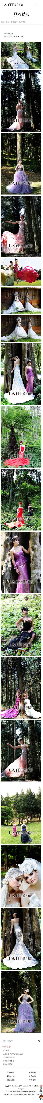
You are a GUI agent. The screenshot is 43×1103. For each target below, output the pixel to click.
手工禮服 (6, 1050)
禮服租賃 (10, 1076)
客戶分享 (10, 1072)
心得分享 (32, 1080)
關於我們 (14, 22)
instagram (21, 1089)
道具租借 (32, 1076)
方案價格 (32, 1072)
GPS (36, 1094)
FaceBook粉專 (17, 1086)
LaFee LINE (27, 1086)
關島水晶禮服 (7, 1064)
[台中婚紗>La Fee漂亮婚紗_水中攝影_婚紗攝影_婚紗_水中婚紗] (6, 4)
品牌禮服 (22, 22)
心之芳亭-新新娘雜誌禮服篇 (13, 1054)
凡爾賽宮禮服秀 (8, 1061)
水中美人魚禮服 (8, 1057)
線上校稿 (8, 1086)
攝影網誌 (10, 1080)
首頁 (7, 22)
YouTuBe (35, 1086)
